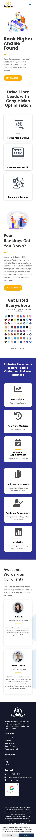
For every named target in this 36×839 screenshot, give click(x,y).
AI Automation (10, 738)
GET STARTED (12, 78)
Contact (7, 764)
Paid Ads (8, 741)
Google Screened (11, 746)
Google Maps (9, 743)
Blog (6, 762)
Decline (9, 835)
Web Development (11, 749)
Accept (26, 835)
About (7, 759)
